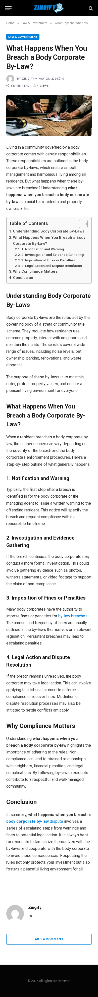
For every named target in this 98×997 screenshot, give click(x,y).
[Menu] (8, 8)
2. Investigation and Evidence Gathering (52, 255)
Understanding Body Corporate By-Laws (48, 231)
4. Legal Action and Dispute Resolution (51, 266)
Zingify (28, 78)
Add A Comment (49, 939)
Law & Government (22, 36)
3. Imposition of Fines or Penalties (48, 260)
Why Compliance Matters (35, 271)
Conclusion (23, 277)
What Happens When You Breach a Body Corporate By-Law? (49, 240)
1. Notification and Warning (42, 249)
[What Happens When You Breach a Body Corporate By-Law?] (49, 115)
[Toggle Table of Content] (80, 224)
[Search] (90, 8)
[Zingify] (49, 8)
